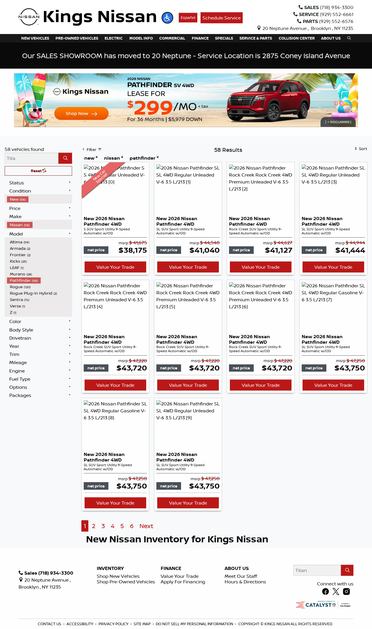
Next (146, 526)
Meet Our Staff (241, 576)
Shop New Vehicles (118, 576)
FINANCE (171, 568)
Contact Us (50, 623)
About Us (237, 568)
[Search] (65, 158)
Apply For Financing (183, 581)
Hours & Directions (245, 581)
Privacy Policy (114, 623)
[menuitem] (39, 199)
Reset (36, 170)
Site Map (142, 623)
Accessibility (80, 623)
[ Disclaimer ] (338, 122)
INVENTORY (110, 568)
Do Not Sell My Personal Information (195, 623)
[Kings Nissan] (87, 17)
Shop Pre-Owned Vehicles (126, 581)
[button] (167, 18)
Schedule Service (222, 18)
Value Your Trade (115, 267)
